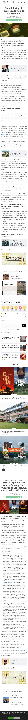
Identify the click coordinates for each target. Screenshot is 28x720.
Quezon (8, 690)
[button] (24, 2)
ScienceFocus (6, 141)
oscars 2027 (21, 690)
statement (11, 544)
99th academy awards (12, 691)
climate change (13, 271)
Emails (21, 271)
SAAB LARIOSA (14, 16)
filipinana (14, 690)
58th (20, 691)
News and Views (8, 6)
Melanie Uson (14, 493)
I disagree (17, 717)
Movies (20, 480)
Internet (21, 6)
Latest (15, 480)
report (21, 50)
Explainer (15, 6)
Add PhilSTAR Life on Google (13, 20)
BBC (2, 120)
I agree (10, 718)
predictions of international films (18, 650)
